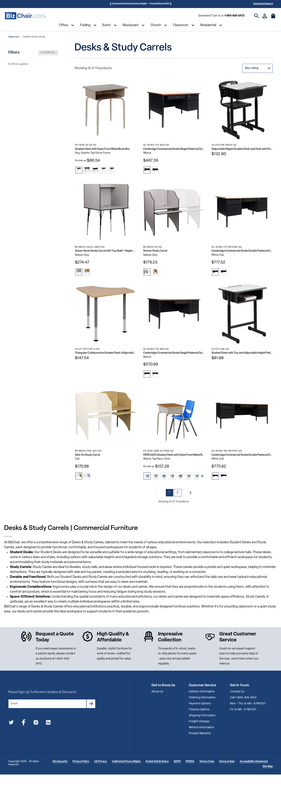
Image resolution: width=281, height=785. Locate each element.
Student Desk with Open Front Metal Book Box (102, 149)
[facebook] (24, 723)
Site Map (268, 766)
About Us (157, 691)
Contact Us (237, 691)
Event (106, 25)
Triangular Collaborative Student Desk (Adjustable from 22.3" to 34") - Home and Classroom (105, 353)
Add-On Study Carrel (87, 455)
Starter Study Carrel (155, 251)
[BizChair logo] (25, 16)
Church (156, 25)
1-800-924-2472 (234, 15)
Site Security (60, 761)
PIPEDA (190, 761)
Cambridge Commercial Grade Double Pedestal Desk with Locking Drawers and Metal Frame (242, 251)
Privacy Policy (81, 761)
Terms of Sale (227, 761)
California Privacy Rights (126, 761)
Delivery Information (202, 691)
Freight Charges (199, 721)
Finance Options (199, 709)
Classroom (180, 25)
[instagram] (36, 723)
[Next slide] (202, 476)
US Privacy (100, 761)
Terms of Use (206, 761)
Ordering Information (202, 697)
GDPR (177, 761)
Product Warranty (200, 733)
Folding (85, 25)
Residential (208, 25)
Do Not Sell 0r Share (157, 761)
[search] (256, 16)
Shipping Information (202, 715)
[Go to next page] (190, 492)
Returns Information (201, 727)
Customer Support (263, 4)
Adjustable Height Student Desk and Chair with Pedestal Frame (242, 149)
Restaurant (131, 25)
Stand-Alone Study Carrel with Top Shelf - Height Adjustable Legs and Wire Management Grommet (105, 251)
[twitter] (11, 723)
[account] (264, 16)
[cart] (273, 18)
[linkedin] (48, 723)
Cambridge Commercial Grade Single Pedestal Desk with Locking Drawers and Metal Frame (173, 149)
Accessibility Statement (254, 761)
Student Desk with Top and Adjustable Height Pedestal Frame (242, 353)
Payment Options (200, 703)
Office (63, 25)
